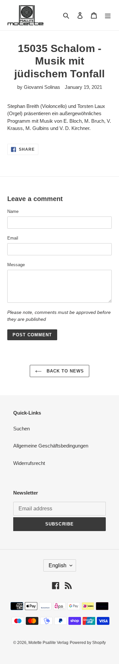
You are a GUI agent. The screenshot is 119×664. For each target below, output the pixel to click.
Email (12, 238)
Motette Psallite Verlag (48, 642)
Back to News (64, 371)
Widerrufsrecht (29, 463)
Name (13, 211)
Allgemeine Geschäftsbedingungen (50, 445)
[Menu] (108, 15)
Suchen (21, 428)
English (57, 565)
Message (16, 264)
